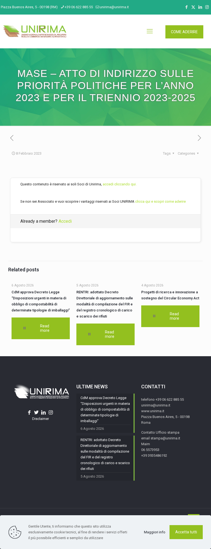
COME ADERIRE (184, 32)
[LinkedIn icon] (200, 7)
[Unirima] (34, 31)
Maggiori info (154, 532)
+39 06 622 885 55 (79, 7)
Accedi (65, 221)
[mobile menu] (149, 31)
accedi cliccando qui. (120, 184)
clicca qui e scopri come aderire (160, 201)
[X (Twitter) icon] (193, 7)
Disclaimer (40, 419)
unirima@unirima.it (114, 7)
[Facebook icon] (186, 7)
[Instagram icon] (207, 7)
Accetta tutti (186, 532)
